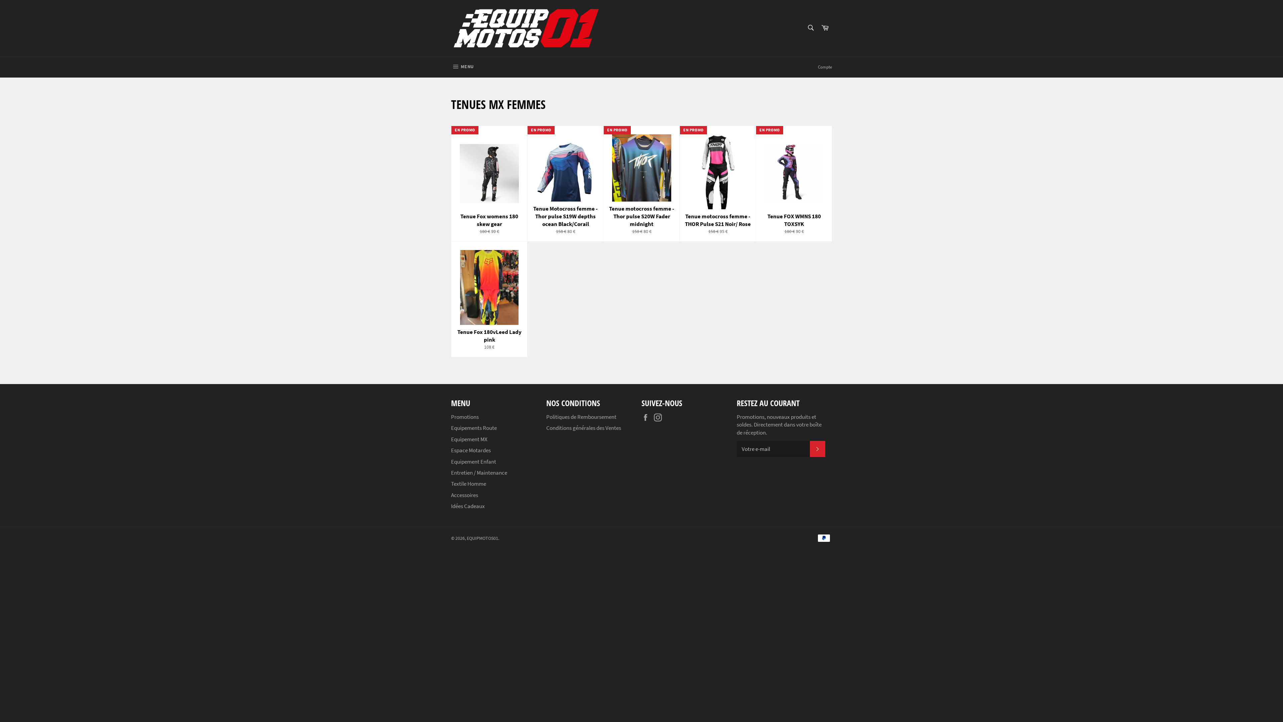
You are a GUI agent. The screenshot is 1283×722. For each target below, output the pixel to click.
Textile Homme (468, 483)
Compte (825, 67)
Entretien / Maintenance (479, 472)
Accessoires (464, 495)
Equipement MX (469, 439)
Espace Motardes (471, 450)
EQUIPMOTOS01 (482, 538)
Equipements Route (474, 428)
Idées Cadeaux (468, 506)
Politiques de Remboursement (581, 416)
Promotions (465, 416)
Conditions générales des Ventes (583, 428)
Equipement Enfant (473, 461)
